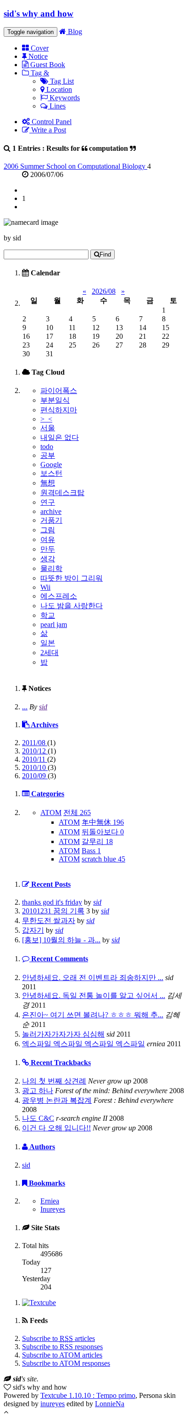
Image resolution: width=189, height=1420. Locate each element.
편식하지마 (58, 410)
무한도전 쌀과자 (48, 920)
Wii (45, 587)
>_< (46, 419)
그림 (47, 530)
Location (58, 89)
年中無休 (103, 822)
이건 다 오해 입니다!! (56, 1128)
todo (46, 447)
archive (50, 511)
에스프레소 (58, 596)
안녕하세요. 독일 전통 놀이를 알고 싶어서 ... (93, 995)
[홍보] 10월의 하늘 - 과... (61, 940)
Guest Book (46, 64)
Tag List (61, 81)
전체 (77, 812)
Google (51, 464)
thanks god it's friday (52, 902)
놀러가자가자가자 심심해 (63, 1034)
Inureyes (52, 1209)
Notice (37, 56)
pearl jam (53, 624)
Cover (39, 48)
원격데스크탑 (62, 492)
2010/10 (35, 767)
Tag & (39, 73)
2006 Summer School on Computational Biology (75, 166)
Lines (57, 106)
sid (43, 707)
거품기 (51, 520)
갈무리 (97, 841)
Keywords (64, 98)
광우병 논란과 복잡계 (57, 1100)
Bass (91, 851)
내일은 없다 (59, 437)
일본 (47, 643)
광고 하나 (37, 1091)
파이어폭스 (58, 390)
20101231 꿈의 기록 (53, 911)
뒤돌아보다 (103, 832)
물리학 (51, 568)
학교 (47, 615)
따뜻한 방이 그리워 (71, 578)
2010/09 (35, 776)
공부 (47, 455)
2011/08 (34, 743)
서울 (47, 428)
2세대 (49, 652)
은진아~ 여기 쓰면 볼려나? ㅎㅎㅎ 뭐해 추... (92, 1015)
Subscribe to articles (58, 1338)
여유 (47, 539)
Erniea (49, 1201)
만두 (47, 549)
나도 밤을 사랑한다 (71, 606)
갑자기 (33, 930)
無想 (47, 483)
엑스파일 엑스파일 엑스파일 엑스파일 (83, 1044)
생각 (47, 559)
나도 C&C (38, 1118)
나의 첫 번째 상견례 (54, 1081)
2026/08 (104, 291)
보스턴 (51, 473)
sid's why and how (38, 13)
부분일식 (55, 400)
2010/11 (34, 759)
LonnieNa (109, 1404)
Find (105, 254)
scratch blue (103, 859)
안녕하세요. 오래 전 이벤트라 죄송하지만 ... (92, 977)
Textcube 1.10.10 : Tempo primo (87, 1395)
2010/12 (35, 751)
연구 (47, 502)
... (25, 707)
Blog (74, 31)
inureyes (52, 1404)
